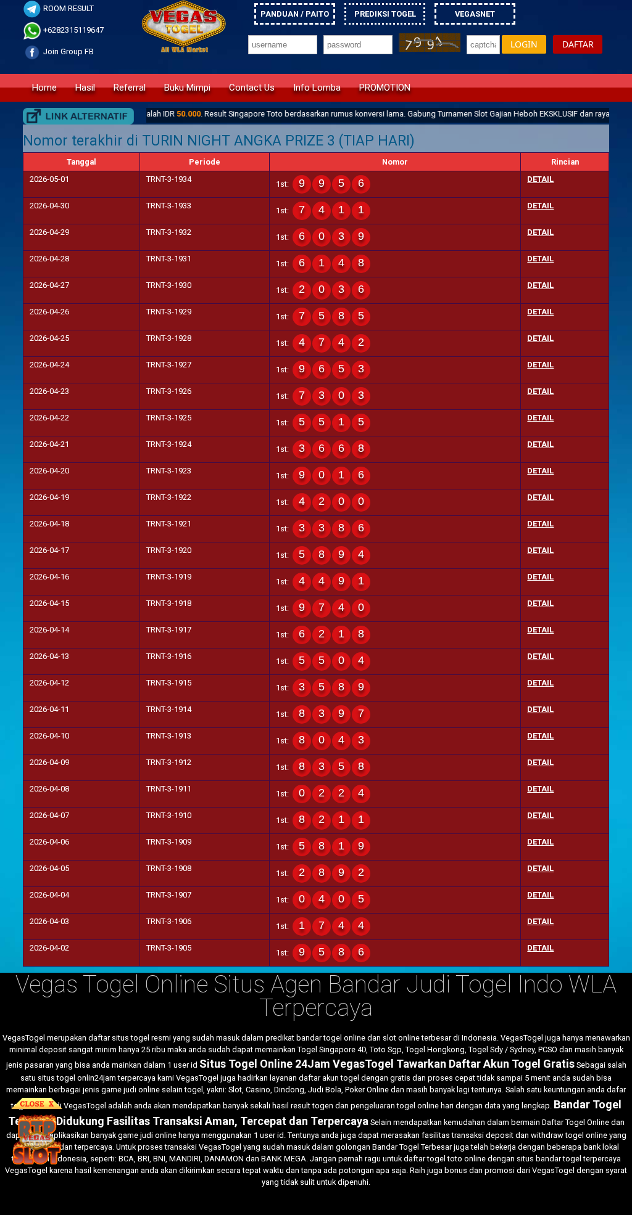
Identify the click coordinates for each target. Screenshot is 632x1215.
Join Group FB (67, 51)
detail (540, 179)
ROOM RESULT (67, 8)
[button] (524, 44)
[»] (78, 116)
